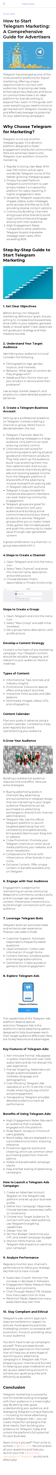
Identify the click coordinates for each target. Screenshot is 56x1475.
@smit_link (23, 1446)
